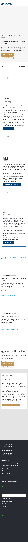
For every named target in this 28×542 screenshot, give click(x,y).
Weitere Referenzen (7, 366)
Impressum (4, 506)
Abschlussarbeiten (6, 473)
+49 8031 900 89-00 (7, 453)
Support (4, 503)
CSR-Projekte (5, 468)
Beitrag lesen (4, 290)
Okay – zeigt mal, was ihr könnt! (12, 184)
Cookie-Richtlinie (6, 498)
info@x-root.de (8, 450)
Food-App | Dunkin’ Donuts (10, 316)
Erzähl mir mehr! (8, 128)
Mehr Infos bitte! (8, 242)
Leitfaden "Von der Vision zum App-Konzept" (12, 463)
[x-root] (7, 3)
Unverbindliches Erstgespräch (11, 405)
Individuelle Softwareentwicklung (9, 481)
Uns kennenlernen (7, 57)
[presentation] (14, 265)
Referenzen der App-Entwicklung (8, 275)
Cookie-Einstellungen (7, 501)
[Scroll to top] (25, 538)
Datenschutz (5, 508)
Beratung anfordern (7, 54)
